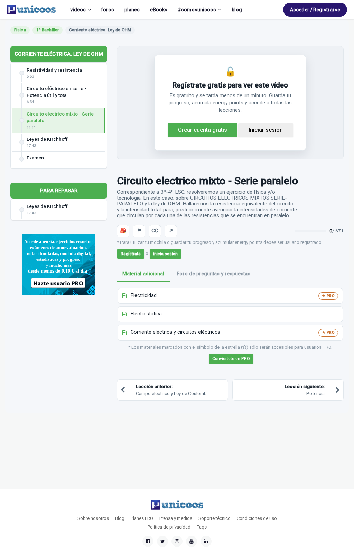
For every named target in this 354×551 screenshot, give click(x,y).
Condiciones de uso (257, 518)
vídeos (78, 9)
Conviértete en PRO (231, 358)
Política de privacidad (169, 527)
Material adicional (143, 274)
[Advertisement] (58, 352)
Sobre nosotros (93, 518)
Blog (119, 518)
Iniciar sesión (266, 130)
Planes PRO (142, 518)
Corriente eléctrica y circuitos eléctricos (175, 332)
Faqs (202, 527)
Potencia (305, 390)
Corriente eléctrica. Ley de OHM (59, 54)
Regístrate (131, 253)
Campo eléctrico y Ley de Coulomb (171, 390)
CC (154, 231)
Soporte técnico (214, 518)
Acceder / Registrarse (315, 9)
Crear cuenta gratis (202, 130)
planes (132, 9)
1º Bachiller (47, 30)
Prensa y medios (175, 518)
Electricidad (144, 296)
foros (107, 9)
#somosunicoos (197, 9)
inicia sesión (165, 253)
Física (20, 30)
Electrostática (146, 314)
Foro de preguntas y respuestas (213, 274)
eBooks (158, 9)
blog (237, 9)
